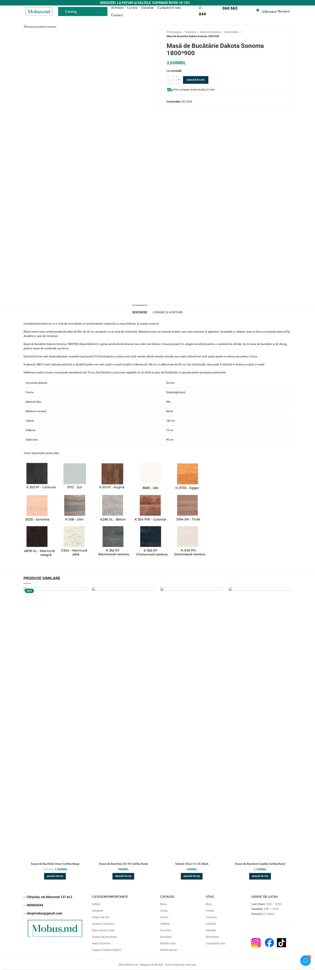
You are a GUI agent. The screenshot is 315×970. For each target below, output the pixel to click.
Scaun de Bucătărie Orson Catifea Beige (55, 863)
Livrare (210, 910)
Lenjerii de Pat (100, 917)
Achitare (211, 923)
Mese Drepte (231, 32)
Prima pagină (174, 32)
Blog (208, 904)
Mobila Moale (168, 950)
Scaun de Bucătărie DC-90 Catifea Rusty (123, 863)
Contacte (211, 917)
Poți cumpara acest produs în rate (194, 89)
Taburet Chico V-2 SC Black (192, 863)
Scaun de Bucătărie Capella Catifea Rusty (260, 863)
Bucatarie (191, 32)
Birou (163, 904)
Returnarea (212, 937)
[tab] (139, 310)
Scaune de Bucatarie (104, 937)
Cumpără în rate (215, 943)
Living (163, 910)
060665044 (35, 905)
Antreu (164, 917)
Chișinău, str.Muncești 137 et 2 (49, 897)
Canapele (97, 910)
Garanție (211, 930)
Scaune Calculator (103, 923)
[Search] (250, 11)
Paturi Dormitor (101, 943)
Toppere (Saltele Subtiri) (106, 950)
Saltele (96, 904)
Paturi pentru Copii (103, 930)
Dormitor (165, 930)
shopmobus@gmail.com (44, 913)
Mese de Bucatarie (210, 32)
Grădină (165, 923)
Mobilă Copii (168, 943)
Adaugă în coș (196, 79)
